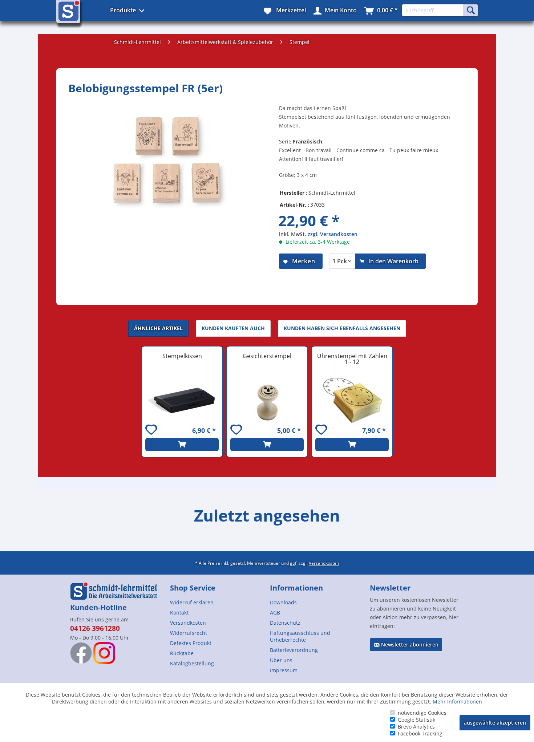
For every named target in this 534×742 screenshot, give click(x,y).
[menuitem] (217, 602)
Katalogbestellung (192, 663)
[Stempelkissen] (182, 400)
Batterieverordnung (294, 649)
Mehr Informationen (457, 701)
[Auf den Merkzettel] (152, 431)
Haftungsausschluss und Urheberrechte (300, 636)
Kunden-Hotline (98, 607)
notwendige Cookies (422, 712)
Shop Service (192, 588)
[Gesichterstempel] (267, 400)
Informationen (296, 588)
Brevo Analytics (416, 726)
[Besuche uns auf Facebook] (81, 653)
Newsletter (390, 588)
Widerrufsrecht (188, 632)
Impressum (284, 670)
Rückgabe (182, 653)
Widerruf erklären (192, 602)
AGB (275, 612)
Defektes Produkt (190, 643)
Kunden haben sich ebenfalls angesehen (342, 328)
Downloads (283, 602)
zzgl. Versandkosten (332, 234)
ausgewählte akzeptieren (495, 722)
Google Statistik (416, 719)
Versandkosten (324, 563)
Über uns (281, 660)
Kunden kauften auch (233, 328)
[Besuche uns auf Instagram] (104, 653)
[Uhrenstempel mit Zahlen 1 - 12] (352, 400)
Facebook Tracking (420, 733)
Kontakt (179, 612)
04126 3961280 (95, 628)
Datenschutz (285, 622)
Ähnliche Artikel (158, 328)
